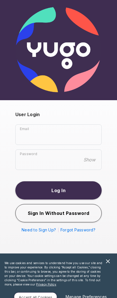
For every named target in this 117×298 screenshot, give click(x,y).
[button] (58, 190)
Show (89, 160)
